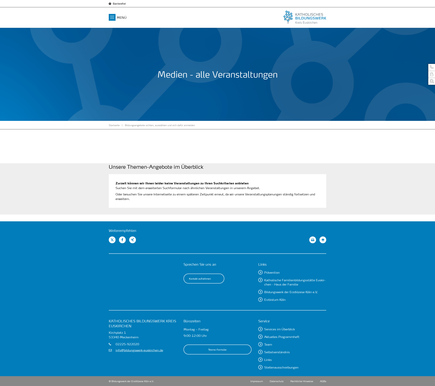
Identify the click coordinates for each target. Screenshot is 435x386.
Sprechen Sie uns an (200, 264)
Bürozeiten (192, 321)
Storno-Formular (217, 349)
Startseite (114, 125)
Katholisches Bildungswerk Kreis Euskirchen (142, 323)
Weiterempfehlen (122, 230)
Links (262, 264)
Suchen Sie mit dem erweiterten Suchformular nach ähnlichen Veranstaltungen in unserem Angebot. (188, 188)
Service (264, 321)
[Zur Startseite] (292, 17)
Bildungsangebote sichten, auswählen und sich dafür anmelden (160, 125)
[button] (431, 67)
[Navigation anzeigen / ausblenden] (112, 18)
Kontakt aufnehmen (200, 278)
